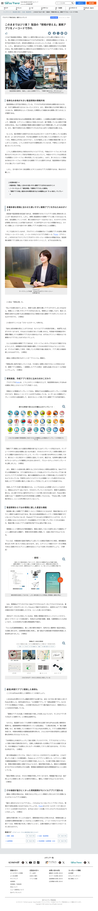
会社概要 (70, 873)
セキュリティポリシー (74, 876)
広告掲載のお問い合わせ (56, 881)
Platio (56, 234)
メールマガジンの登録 (16, 873)
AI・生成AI (59, 8)
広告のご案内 (33, 876)
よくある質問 (14, 876)
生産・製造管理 (43, 836)
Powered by (23, 4)
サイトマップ (14, 878)
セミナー (6, 8)
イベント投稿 (33, 878)
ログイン (80, 3)
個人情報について (73, 878)
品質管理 (9, 841)
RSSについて (14, 887)
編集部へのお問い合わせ (56, 873)
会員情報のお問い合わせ (56, 878)
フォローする (31, 835)
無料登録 (91, 3)
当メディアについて (15, 892)
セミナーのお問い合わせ (56, 876)
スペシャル (19, 8)
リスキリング (44, 8)
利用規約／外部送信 (15, 884)
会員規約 (12, 881)
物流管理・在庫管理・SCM (47, 841)
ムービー (31, 8)
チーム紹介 (33, 873)
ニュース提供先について (17, 890)
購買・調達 (10, 836)
